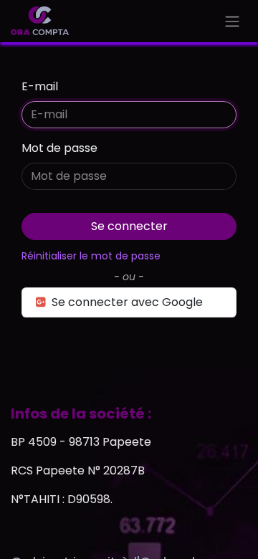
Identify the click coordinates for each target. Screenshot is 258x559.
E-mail (40, 86)
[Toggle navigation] (232, 21)
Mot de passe (59, 148)
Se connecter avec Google (126, 302)
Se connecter (129, 226)
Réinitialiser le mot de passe (91, 256)
